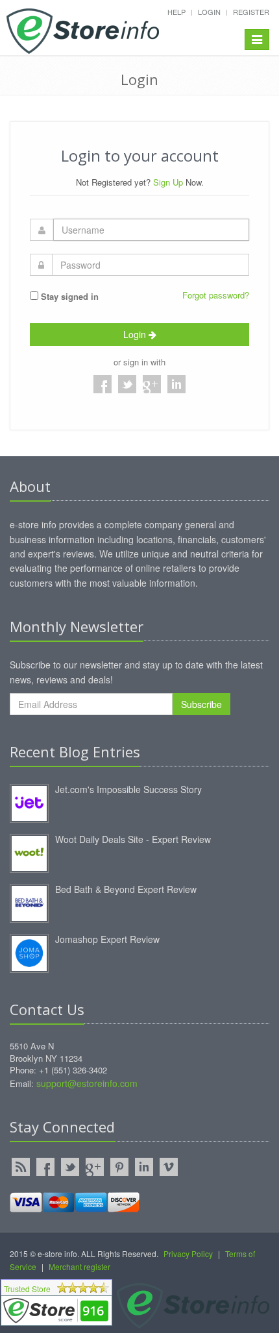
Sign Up (168, 182)
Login (209, 11)
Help (176, 11)
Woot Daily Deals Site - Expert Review (133, 839)
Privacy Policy (188, 1253)
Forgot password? (215, 295)
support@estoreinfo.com (87, 1083)
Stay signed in (68, 296)
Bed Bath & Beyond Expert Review (126, 889)
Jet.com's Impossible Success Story (128, 789)
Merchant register (79, 1266)
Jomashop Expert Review (107, 939)
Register (251, 11)
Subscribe (201, 704)
